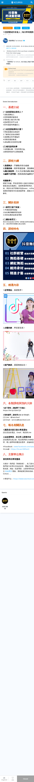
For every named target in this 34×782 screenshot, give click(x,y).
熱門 (9, 80)
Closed (25, 779)
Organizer (4, 780)
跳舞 (21, 80)
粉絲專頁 (8, 471)
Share (29, 6)
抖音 (27, 80)
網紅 (15, 80)
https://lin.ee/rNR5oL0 (20, 449)
